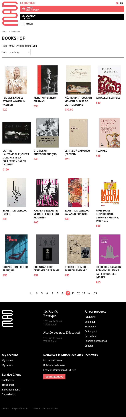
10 (68, 293)
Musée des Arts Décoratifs (62, 332)
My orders (7, 365)
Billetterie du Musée (54, 365)
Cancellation (8, 394)
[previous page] (36, 293)
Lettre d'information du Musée (59, 370)
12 (78, 293)
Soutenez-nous (54, 376)
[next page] (89, 293)
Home (4, 31)
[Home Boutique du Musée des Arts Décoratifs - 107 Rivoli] (10, 24)
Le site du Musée (52, 360)
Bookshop (90, 321)
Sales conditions (11, 389)
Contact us (8, 380)
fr (117, 3)
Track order (8, 384)
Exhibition (90, 317)
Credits (5, 408)
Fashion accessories (96, 341)
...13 (94, 293)
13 (83, 293)
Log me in (26, 18)
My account (28, 16)
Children (89, 345)
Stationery (90, 326)
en (121, 3)
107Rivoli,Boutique (50, 314)
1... (31, 293)
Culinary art (91, 331)
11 (73, 293)
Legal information (20, 408)
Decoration (90, 336)
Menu (29, 24)
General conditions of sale (45, 408)
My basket (7, 360)
